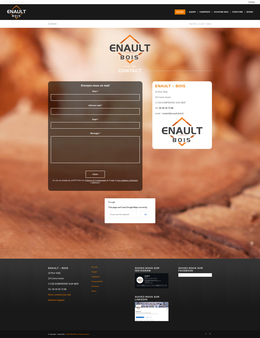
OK (145, 214)
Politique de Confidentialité (95, 180)
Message (95, 133)
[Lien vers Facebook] (6, 2)
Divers (94, 291)
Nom (95, 91)
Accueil (94, 267)
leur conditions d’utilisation (127, 180)
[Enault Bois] (16, 12)
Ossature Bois (97, 281)
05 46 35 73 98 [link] (166, 108)
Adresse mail (95, 105)
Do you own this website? (120, 214)
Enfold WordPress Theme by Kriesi (77, 334)
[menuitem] (251, 2)
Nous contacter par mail (59, 295)
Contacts (251, 2)
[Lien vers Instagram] (10, 2)
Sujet (95, 119)
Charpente (96, 277)
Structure (95, 286)
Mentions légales (56, 300)
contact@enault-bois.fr (172, 113)
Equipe (94, 272)
